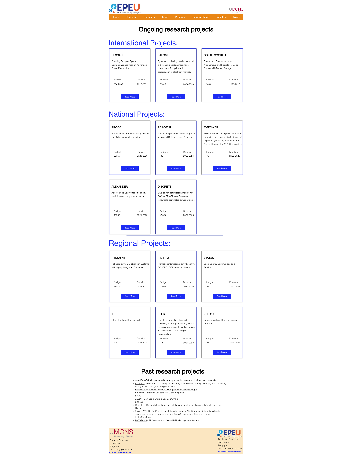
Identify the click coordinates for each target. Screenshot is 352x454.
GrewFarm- (140, 380)
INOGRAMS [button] (141, 420)
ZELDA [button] (138, 398)
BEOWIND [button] (140, 392)
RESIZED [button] (139, 405)
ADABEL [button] (140, 383)
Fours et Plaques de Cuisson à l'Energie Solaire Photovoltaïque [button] (166, 389)
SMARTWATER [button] (142, 411)
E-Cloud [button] (139, 401)
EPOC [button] (138, 395)
